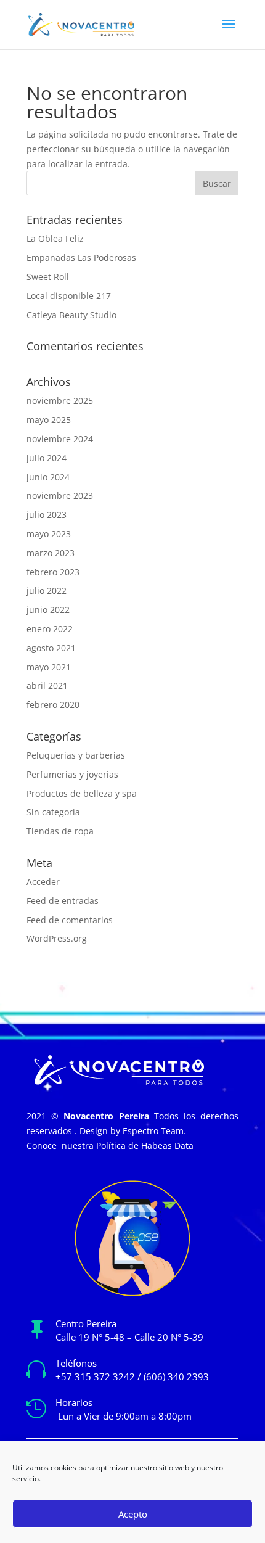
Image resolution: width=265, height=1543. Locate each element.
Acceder (43, 881)
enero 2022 (49, 629)
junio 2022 (48, 609)
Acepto (132, 1514)
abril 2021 (47, 685)
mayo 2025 (48, 420)
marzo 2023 (50, 553)
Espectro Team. (154, 1131)
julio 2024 (46, 458)
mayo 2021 (48, 667)
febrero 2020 (53, 704)
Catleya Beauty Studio (71, 315)
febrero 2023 (53, 572)
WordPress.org (56, 938)
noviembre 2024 (59, 439)
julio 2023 (46, 515)
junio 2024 (48, 477)
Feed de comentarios (69, 920)
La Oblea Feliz (55, 238)
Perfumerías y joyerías (72, 774)
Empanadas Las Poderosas (81, 257)
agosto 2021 (51, 648)
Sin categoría (53, 812)
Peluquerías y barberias (75, 755)
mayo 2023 (48, 534)
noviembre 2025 (59, 400)
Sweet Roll (47, 276)
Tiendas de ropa (60, 831)
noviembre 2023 (59, 495)
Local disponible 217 (68, 296)
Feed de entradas (62, 901)
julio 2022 (46, 590)
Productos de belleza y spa (81, 793)
